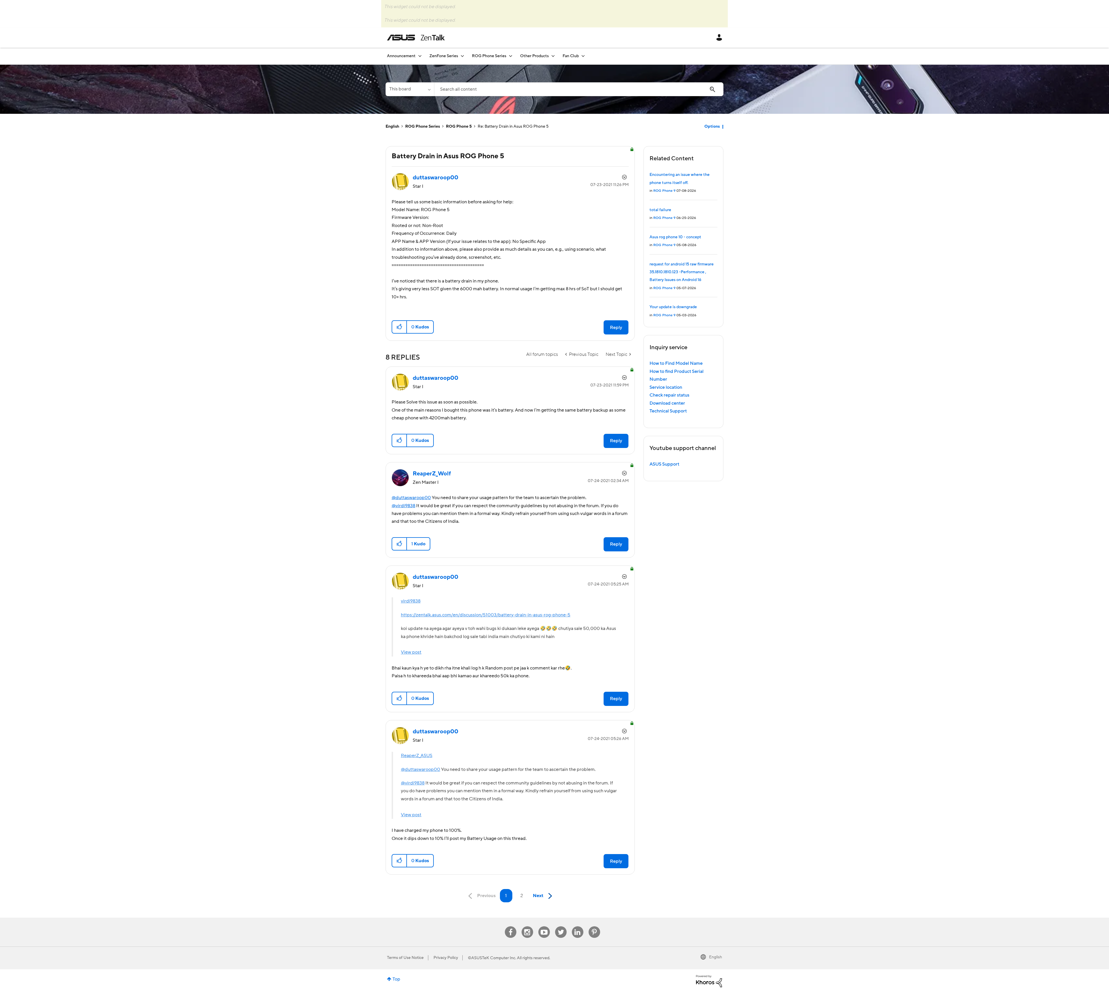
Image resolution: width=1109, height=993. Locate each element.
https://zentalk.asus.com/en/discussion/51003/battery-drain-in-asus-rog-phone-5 (485, 615)
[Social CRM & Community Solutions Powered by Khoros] (709, 981)
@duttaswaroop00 (411, 498)
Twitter (560, 926)
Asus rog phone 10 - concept (675, 237)
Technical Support (668, 411)
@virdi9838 (403, 506)
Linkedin (577, 926)
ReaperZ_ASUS (416, 755)
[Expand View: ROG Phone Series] (510, 56)
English (392, 126)
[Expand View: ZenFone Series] (462, 56)
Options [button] (712, 126)
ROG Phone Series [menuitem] (489, 56)
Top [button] (396, 979)
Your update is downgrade (673, 307)
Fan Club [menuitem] (571, 56)
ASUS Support (664, 464)
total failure (660, 210)
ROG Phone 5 (459, 126)
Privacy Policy (445, 957)
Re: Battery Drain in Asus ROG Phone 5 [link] (513, 126)
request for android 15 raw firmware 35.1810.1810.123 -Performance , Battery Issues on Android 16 (682, 272)
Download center (667, 403)
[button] (399, 327)
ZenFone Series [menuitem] (443, 56)
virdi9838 (410, 601)
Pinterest (594, 926)
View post (411, 652)
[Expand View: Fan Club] (583, 56)
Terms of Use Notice (405, 957)
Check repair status (669, 395)
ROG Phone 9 (664, 191)
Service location (666, 387)
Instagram (527, 926)
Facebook (510, 926)
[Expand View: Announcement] (420, 56)
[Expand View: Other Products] (553, 56)
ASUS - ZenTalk (416, 37)
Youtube (544, 926)
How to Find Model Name (676, 363)
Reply (616, 327)
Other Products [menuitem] (534, 56)
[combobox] (578, 89)
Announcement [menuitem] (401, 56)
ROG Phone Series (422, 126)
